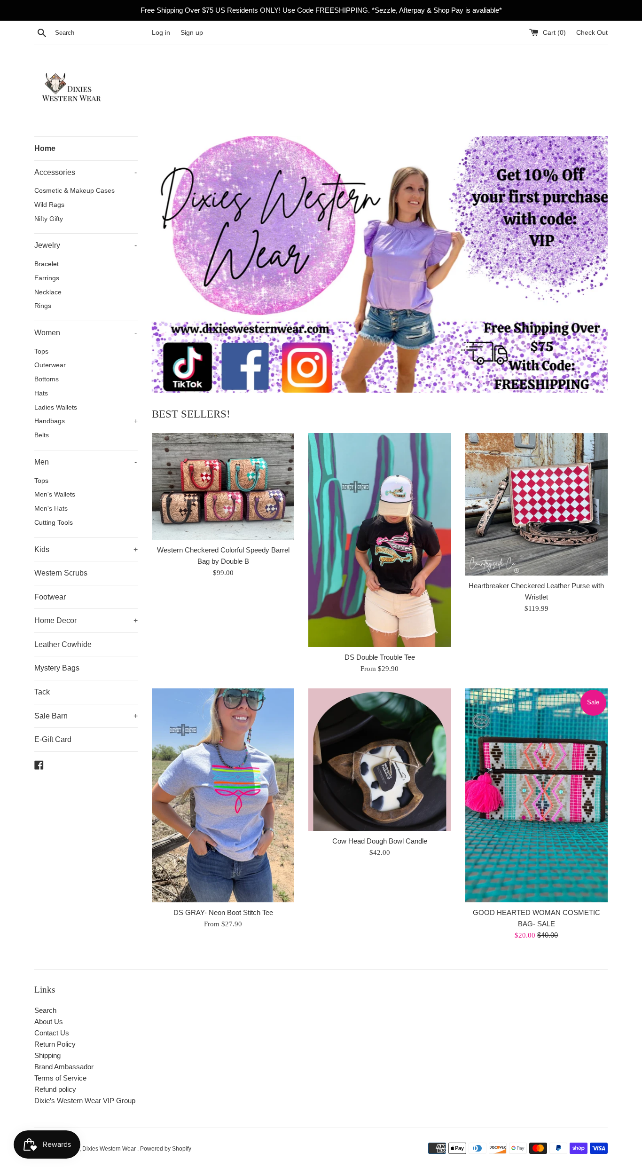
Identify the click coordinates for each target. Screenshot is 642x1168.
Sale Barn (86, 716)
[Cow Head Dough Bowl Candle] (379, 759)
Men (85, 462)
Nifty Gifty (48, 218)
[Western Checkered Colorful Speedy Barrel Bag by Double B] (223, 486)
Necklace (48, 292)
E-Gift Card (52, 739)
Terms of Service (60, 1078)
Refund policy (55, 1089)
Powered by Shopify (165, 1148)
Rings (42, 305)
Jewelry (85, 245)
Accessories (85, 172)
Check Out (592, 32)
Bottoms (46, 379)
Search (45, 1010)
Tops (41, 351)
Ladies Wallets (55, 407)
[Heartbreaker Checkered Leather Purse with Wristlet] (536, 504)
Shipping (47, 1055)
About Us (48, 1022)
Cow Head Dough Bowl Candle (379, 841)
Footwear (50, 597)
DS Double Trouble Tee (379, 657)
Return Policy (55, 1044)
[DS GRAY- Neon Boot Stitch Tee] (223, 795)
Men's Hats (51, 508)
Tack (42, 692)
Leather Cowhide (63, 644)
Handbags (86, 421)
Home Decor (86, 620)
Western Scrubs (60, 573)
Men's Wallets (54, 494)
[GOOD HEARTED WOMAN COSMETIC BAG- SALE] (536, 795)
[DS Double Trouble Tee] (379, 540)
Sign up (191, 32)
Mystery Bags (56, 668)
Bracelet (46, 264)
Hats (41, 393)
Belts (41, 435)
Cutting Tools (53, 522)
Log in (161, 32)
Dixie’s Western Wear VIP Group (84, 1101)
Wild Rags (49, 204)
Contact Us (51, 1033)
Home (44, 148)
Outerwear (50, 365)
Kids (86, 549)
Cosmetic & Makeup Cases (74, 190)
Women (85, 333)
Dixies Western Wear (109, 1148)
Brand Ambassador (64, 1067)
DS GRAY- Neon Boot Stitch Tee (223, 912)
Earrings (46, 278)
